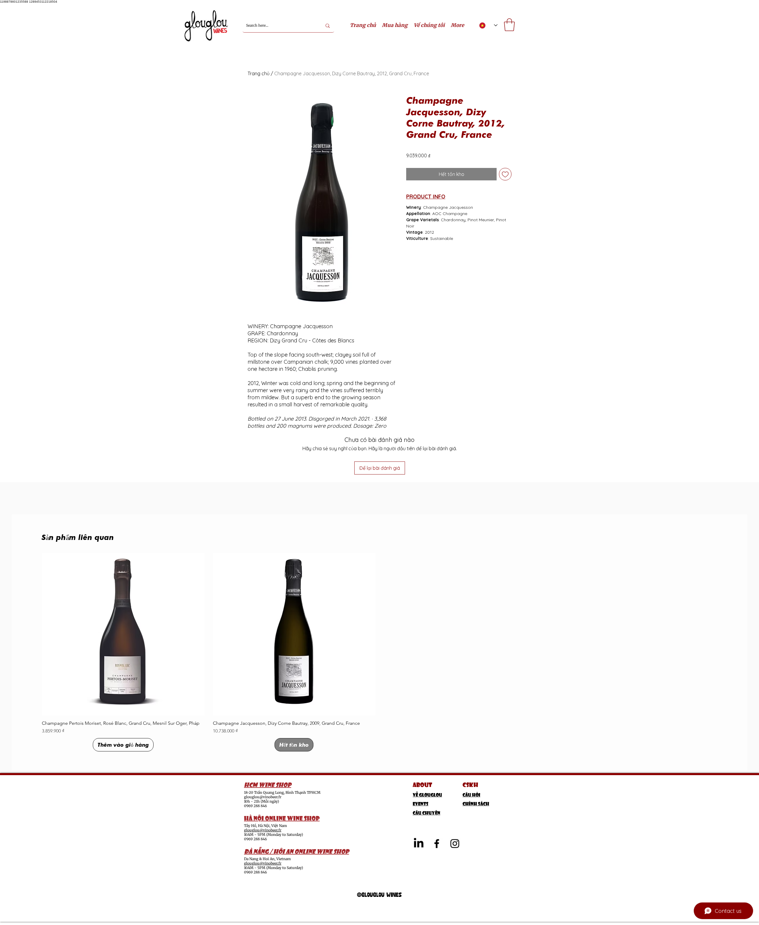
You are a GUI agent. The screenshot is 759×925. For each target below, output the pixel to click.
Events (420, 803)
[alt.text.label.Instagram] (455, 843)
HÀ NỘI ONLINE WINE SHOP (282, 817)
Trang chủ (259, 73)
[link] (509, 24)
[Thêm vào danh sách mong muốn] (505, 174)
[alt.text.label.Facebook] (437, 843)
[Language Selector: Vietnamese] (488, 25)
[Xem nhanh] (123, 634)
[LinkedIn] (419, 843)
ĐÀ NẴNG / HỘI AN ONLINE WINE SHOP (296, 851)
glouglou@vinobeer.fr (262, 797)
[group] (379, 652)
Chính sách (476, 803)
